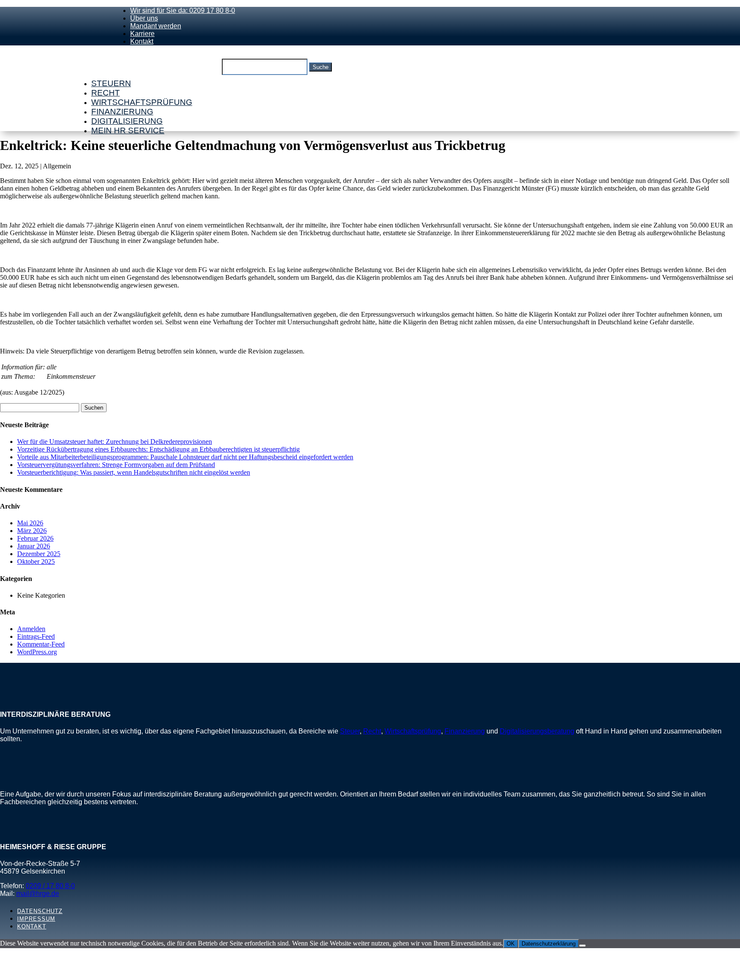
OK (511, 943)
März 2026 (32, 530)
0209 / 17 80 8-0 (50, 885)
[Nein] (582, 945)
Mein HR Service (127, 130)
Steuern (111, 83)
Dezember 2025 (38, 553)
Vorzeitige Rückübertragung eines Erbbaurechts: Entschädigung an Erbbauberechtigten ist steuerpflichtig (158, 449)
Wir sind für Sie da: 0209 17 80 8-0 (182, 10)
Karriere (142, 33)
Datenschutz (40, 911)
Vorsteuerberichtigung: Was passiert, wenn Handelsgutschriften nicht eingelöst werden (133, 472)
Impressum (36, 919)
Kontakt (141, 41)
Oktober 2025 (36, 561)
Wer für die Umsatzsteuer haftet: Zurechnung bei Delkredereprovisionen (114, 441)
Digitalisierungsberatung (537, 731)
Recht (105, 92)
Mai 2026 (30, 523)
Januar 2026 (33, 546)
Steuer (350, 731)
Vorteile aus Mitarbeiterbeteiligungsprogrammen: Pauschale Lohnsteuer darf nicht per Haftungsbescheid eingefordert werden (185, 457)
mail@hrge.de (37, 893)
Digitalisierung (127, 121)
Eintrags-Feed (36, 636)
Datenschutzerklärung (549, 943)
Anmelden (31, 628)
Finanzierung (122, 111)
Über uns (144, 18)
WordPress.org (37, 652)
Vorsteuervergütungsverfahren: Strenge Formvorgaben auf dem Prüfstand (116, 464)
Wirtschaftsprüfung (141, 102)
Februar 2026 (35, 538)
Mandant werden (155, 26)
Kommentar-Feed (41, 644)
